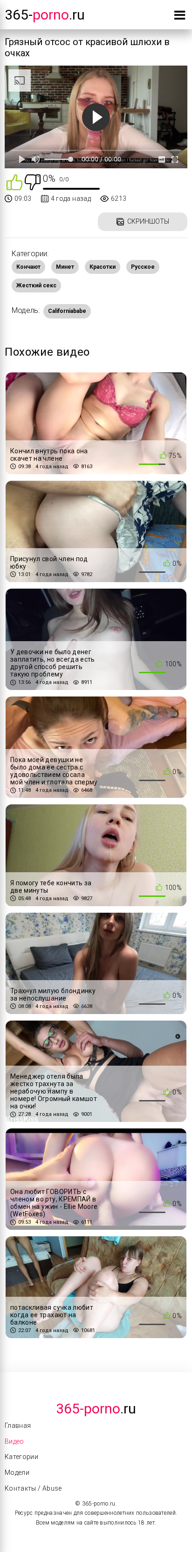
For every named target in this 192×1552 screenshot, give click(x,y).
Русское (143, 267)
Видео (14, 1441)
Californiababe (67, 311)
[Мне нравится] (14, 181)
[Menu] (179, 17)
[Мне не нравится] (33, 181)
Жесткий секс (36, 285)
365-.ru (45, 15)
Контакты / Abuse (33, 1488)
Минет (65, 267)
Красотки (102, 267)
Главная (18, 1425)
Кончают (28, 267)
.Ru (96, 1408)
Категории (21, 1456)
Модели (17, 1472)
